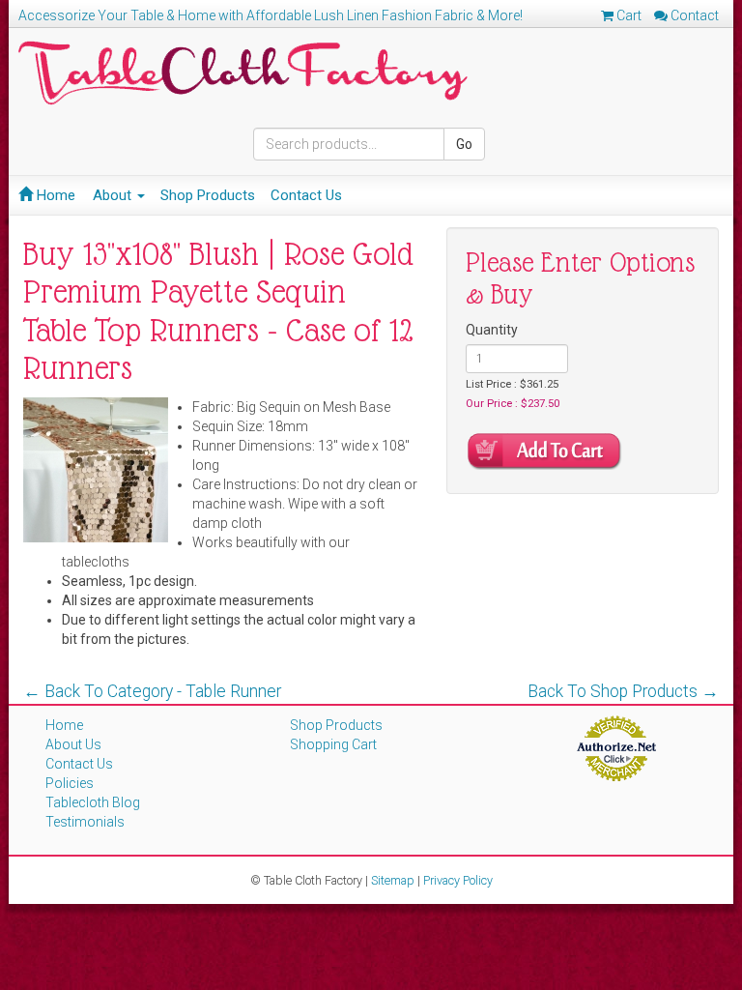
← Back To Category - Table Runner (152, 691)
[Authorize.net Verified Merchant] (616, 747)
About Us (73, 744)
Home (54, 195)
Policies (69, 783)
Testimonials (85, 822)
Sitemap (392, 880)
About (114, 195)
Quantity (492, 329)
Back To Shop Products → (623, 691)
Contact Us (306, 195)
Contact (693, 15)
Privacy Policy (458, 880)
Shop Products (207, 195)
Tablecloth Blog (92, 802)
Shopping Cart (333, 744)
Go (464, 144)
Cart (628, 15)
